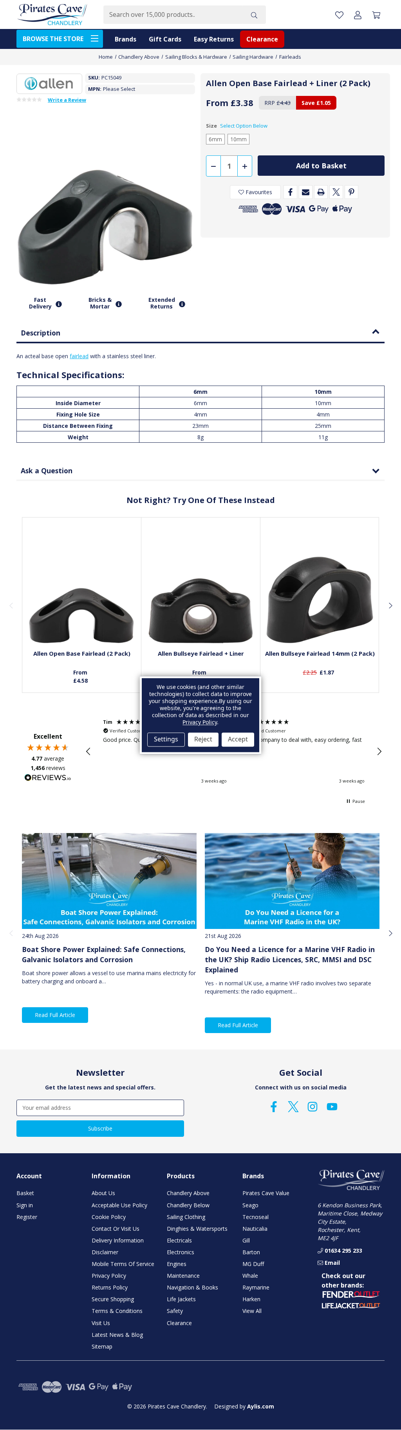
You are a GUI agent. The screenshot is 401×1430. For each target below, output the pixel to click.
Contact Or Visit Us (115, 1228)
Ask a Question (46, 470)
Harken (251, 1299)
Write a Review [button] (67, 100)
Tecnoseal (255, 1217)
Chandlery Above (188, 1193)
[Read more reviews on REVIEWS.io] (47, 778)
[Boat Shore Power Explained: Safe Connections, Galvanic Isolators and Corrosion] (109, 881)
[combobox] (172, 14)
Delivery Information (118, 1240)
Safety (175, 1311)
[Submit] (254, 14)
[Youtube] (332, 1106)
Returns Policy (110, 1287)
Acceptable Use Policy (119, 1205)
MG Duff (253, 1264)
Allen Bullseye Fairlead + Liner (201, 653)
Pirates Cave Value (265, 1193)
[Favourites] (82, 624)
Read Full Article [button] (55, 1015)
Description (40, 332)
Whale (250, 1275)
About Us (103, 1193)
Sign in (24, 1205)
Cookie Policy (109, 1217)
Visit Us (101, 1323)
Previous (11, 605)
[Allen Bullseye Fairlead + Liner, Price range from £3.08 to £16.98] (201, 590)
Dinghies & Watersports (197, 1228)
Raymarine (255, 1287)
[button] (88, 751)
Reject (203, 739)
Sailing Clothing (186, 1217)
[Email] (305, 192)
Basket (25, 1193)
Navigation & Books (192, 1287)
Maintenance (183, 1275)
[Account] (357, 14)
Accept (238, 739)
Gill (246, 1240)
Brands (125, 39)
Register (26, 1217)
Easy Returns (214, 39)
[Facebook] (290, 192)
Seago (250, 1205)
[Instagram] (312, 1106)
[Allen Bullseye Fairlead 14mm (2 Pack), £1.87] (320, 590)
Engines (176, 1264)
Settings (166, 739)
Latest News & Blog (117, 1334)
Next (390, 605)
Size (236, 125)
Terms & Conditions (117, 1311)
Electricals (179, 1240)
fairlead (79, 356)
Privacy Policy (109, 1275)
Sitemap (102, 1346)
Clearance (262, 39)
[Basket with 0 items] (376, 14)
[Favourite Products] (339, 14)
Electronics (180, 1252)
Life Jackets (181, 1299)
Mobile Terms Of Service (123, 1264)
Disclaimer (105, 1252)
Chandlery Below (188, 1205)
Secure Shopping (113, 1299)
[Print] (321, 192)
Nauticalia (254, 1228)
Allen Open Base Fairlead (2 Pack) (81, 653)
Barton (251, 1252)
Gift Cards (165, 39)
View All (252, 1311)
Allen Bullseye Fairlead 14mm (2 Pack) (320, 653)
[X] (336, 192)
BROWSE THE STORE (53, 38)
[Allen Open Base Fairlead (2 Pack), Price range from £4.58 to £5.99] (82, 590)
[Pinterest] (351, 192)
